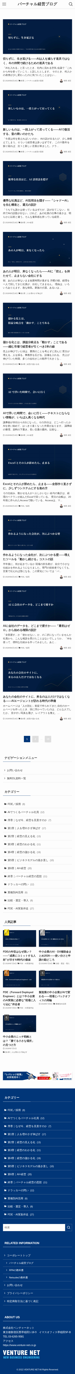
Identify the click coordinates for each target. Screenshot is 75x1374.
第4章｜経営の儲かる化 (24, 852)
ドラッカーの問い (21, 884)
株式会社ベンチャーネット (18, 1327)
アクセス (8, 1340)
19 (48, 739)
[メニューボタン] (4, 4)
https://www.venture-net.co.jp (19, 1345)
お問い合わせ (15, 770)
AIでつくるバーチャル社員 (26, 812)
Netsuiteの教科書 (18, 1277)
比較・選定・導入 (20, 900)
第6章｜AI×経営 (20, 868)
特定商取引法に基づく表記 (22, 1301)
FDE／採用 (16, 804)
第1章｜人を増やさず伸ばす (27, 828)
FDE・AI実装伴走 (21, 908)
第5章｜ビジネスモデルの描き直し (31, 860)
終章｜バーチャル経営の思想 (27, 876)
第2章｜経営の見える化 (24, 836)
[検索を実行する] (68, 1227)
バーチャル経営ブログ (37, 4)
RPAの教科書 (16, 1270)
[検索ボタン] (71, 4)
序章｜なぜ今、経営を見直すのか (29, 820)
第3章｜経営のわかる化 (24, 844)
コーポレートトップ (19, 1255)
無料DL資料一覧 (16, 778)
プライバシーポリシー (20, 1293)
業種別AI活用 (17, 892)
